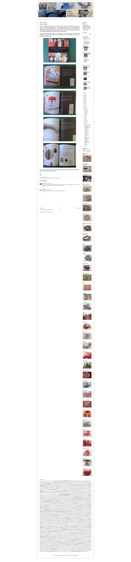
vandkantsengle (59, 549)
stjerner (72, 540)
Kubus (82, 515)
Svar (42, 186)
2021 (84, 100)
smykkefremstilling (42, 537)
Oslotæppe (51, 527)
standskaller (62, 539)
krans (82, 514)
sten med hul (79, 539)
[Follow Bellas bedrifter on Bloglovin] (87, 151)
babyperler (44, 483)
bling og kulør (62, 485)
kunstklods (63, 516)
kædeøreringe (85, 516)
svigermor (69, 545)
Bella (43, 189)
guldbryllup (60, 500)
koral (74, 514)
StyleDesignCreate (86, 59)
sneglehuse (67, 537)
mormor (88, 521)
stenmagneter (41, 540)
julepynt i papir (52, 511)
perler (61, 530)
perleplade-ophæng (56, 530)
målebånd (54, 523)
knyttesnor (41, 514)
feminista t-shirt (53, 494)
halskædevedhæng (51, 501)
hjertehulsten (46, 504)
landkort (61, 517)
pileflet (72, 531)
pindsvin (78, 531)
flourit (75, 495)
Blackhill (87, 484)
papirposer (52, 528)
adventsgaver (65, 480)
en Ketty (52, 492)
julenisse (89, 510)
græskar (46, 500)
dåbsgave (59, 491)
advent (55, 480)
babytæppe (48, 483)
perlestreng (81, 530)
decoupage (67, 489)
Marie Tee (52, 520)
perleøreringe (50, 531)
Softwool (81, 537)
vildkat (78, 549)
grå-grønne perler (50, 500)
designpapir (89, 489)
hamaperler (75, 501)
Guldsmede (64, 500)
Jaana (87, 511)
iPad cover (57, 509)
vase (65, 549)
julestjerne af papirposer (69, 511)
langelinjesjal (71, 517)
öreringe (58, 551)
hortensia (80, 504)
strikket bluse (41, 544)
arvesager (69, 482)
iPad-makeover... (86, 144)
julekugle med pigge (74, 510)
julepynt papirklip (58, 511)
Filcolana (75, 494)
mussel (77, 522)
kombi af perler (52, 514)
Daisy (83, 488)
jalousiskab (74, 509)
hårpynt (46, 508)
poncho (49, 532)
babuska (41, 483)
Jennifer (84, 509)
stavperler (72, 539)
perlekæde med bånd (73, 529)
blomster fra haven (81, 485)
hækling (72, 507)
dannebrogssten (42, 489)
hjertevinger (59, 504)
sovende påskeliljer (88, 538)
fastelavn (85, 493)
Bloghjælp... (86, 136)
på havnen (44, 533)
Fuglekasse (69, 497)
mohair (77, 521)
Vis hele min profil (85, 30)
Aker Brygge (41, 481)
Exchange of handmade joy (56, 493)
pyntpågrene (86, 532)
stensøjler (49, 540)
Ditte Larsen (58, 490)
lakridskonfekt (51, 517)
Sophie (77, 538)
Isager (61, 509)
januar (85, 122)
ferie (58, 494)
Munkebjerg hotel (49, 522)
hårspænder (50, 508)
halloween (89, 500)
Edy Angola (69, 491)
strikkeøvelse (85, 544)
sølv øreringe (89, 545)
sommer (45, 538)
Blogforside (40, 19)
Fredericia (53, 497)
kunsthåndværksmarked (49, 516)
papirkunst (42, 528)
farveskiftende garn (74, 493)
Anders (88, 481)
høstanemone (86, 507)
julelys (82, 510)
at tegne (79, 482)
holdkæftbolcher (69, 504)
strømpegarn (47, 545)
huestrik (86, 504)
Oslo (40, 527)
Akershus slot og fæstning (47, 481)
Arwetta (76, 482)
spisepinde (55, 539)
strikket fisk (45, 544)
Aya (86, 482)
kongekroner (65, 514)
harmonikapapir (45, 502)
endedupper (59, 492)
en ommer (55, 492)
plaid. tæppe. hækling (85, 531)
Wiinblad (69, 550)
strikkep (70, 543)
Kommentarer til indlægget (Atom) (48, 209)
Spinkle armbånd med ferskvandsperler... (87, 125)
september (85, 113)
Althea (71, 481)
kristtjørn (66, 515)
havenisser (68, 502)
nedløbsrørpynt (80, 523)
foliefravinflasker (61, 496)
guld (57, 500)
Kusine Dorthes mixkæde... (86, 139)
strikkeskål (83, 543)
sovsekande (41, 539)
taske (79, 546)
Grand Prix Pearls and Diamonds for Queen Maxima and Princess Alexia (87, 43)
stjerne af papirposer (67, 540)
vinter (90, 549)
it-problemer (67, 509)
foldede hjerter (50, 496)
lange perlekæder (65, 517)
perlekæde (64, 529)
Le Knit (87, 517)
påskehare (68, 533)
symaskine (83, 545)
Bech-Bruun (84, 483)
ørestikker (80, 551)
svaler (66, 545)
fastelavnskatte (89, 493)
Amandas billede (81, 481)
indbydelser (68, 508)
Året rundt (84, 551)
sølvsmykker (49, 546)
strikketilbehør (81, 544)
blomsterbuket (88, 485)
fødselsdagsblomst (82, 497)
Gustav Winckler (73, 500)
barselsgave (76, 483)
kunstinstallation (55, 516)
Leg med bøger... (86, 130)
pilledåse (75, 531)
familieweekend (69, 493)
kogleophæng (45, 514)
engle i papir (85, 492)
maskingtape (63, 520)
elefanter (46, 492)
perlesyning (89, 530)
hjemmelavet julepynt (54, 503)
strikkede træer (47, 543)
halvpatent (67, 501)
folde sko (42, 496)
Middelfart (53, 521)
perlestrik (85, 530)
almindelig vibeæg (60, 481)
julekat (70, 510)
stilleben (56, 540)
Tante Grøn (73, 546)
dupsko (56, 491)
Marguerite (49, 520)
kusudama (78, 516)
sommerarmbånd (50, 538)
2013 (84, 146)
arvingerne (72, 482)
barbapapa (61, 483)
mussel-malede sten (85, 522)
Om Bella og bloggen (47, 19)
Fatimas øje (41, 494)
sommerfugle (69, 538)
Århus (87, 551)
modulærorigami (73, 521)
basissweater (80, 483)
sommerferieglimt (64, 538)
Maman (46, 520)
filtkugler (83, 494)
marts (85, 120)
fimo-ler (86, 494)
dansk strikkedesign (52, 489)
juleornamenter (42, 511)
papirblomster (70, 527)
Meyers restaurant (49, 521)
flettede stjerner (61, 495)
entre (43, 493)
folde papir (89, 495)
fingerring (89, 494)
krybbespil (72, 515)
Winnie (80, 550)
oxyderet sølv (61, 527)
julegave (54, 510)
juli (84, 115)
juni (84, 116)
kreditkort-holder (61, 515)
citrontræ (59, 488)
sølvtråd (53, 546)
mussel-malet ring (45, 523)
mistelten (62, 521)
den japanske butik (71, 489)
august (85, 114)
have (49, 502)
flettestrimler (66, 495)
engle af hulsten (69, 492)
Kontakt (53, 19)
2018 (84, 103)
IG (60, 508)
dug (49, 491)
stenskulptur (45, 540)
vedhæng (72, 549)
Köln (47, 517)
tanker (70, 546)
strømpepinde (52, 545)
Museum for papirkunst (62, 522)
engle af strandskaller (74, 492)
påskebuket (65, 533)
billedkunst (77, 484)
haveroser (75, 502)
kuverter (81, 516)
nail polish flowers (68, 523)
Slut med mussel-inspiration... (89, 87)
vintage (87, 549)
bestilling (64, 484)
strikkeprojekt (78, 543)
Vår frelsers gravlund (58, 550)
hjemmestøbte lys (42, 504)
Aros (63, 482)
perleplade (46, 530)
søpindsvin (59, 546)
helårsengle (78, 502)
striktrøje (41, 545)
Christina (56, 488)
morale (82, 521)
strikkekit (60, 543)
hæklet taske (59, 507)
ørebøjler (50, 551)
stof (79, 540)
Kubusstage (85, 515)
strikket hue (52, 544)
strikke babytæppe (45, 542)
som (42, 538)
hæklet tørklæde (68, 507)
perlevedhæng (41, 531)
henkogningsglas (42, 503)
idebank (55, 508)
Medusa (73, 520)
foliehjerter (65, 496)
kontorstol (71, 514)
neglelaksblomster (88, 523)
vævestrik (54, 550)
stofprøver (85, 540)
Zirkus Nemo (86, 550)
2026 (84, 94)
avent (84, 482)
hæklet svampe (55, 507)
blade (51, 485)
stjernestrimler (76, 540)
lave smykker (78, 517)
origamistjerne (72, 526)
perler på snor (70, 530)
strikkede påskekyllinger (83, 542)
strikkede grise (72, 542)
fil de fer (71, 494)
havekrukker (61, 502)
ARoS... (85, 123)
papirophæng (47, 528)
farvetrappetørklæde (80, 493)
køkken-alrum (44, 517)
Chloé (53, 488)
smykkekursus (48, 537)
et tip (51, 493)
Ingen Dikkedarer (88, 508)
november (85, 110)
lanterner (75, 517)
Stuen (55, 545)
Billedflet (74, 484)
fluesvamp (78, 495)
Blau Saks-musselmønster (56, 485)
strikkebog (59, 542)
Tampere (67, 546)
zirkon (82, 550)
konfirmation (56, 514)
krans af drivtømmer (86, 514)
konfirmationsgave (61, 514)
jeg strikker (79, 509)
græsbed (43, 500)
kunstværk (70, 516)
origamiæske (86, 526)
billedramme (80, 484)
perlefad (51, 529)
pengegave (81, 528)
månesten (57, 523)
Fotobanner (83, 496)
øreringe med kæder (68, 551)
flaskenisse (52, 495)
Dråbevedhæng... (86, 140)
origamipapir (49, 526)
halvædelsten (70, 501)
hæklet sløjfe (50, 507)
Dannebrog (89, 488)
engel (62, 492)
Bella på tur (56, 484)
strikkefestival (56, 543)
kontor (68, 514)
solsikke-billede (85, 537)
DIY (63, 490)
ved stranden (68, 549)
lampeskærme (57, 517)
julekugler (79, 510)
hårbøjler (90, 507)
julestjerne (63, 511)
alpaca (64, 481)
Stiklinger (53, 540)
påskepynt (80, 533)
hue (82, 504)
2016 (84, 106)
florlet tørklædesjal (72, 495)
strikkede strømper (42, 543)
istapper (64, 509)
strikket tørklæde (76, 544)
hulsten (89, 504)
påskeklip (72, 533)
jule (42, 510)
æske (44, 551)
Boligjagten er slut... (89, 82)
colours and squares (65, 488)
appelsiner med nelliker (49, 482)
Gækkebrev (80, 500)
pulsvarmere (78, 532)
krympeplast (76, 515)
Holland (73, 504)
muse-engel (53, 522)
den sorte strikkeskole (78, 489)
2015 (84, 107)
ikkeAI (65, 508)
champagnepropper (42, 488)
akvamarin (53, 481)
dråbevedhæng (46, 491)
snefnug (64, 537)
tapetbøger (77, 546)
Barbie (64, 483)
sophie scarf (80, 538)
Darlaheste (58, 489)
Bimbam (84, 484)
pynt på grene (82, 532)
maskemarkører (59, 520)
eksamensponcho (42, 492)
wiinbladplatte (76, 550)
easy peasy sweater (64, 491)
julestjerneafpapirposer (76, 511)
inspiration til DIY (47, 509)
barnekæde (67, 483)
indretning (76, 508)
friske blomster (57, 497)
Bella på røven (52, 484)
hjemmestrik (60, 503)
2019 (84, 102)
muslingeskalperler (73, 522)
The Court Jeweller (86, 41)
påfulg (49, 533)
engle (65, 492)
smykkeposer (56, 537)
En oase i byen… (89, 67)
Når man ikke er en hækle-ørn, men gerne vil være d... (87, 128)
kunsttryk (67, 516)
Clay (61, 488)
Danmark (86, 488)
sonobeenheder (73, 538)
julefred (51, 510)
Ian (53, 508)
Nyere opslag (42, 208)
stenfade (89, 539)
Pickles (70, 531)
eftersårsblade (73, 491)
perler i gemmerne (65, 530)
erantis (46, 493)
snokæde (74, 537)
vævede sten (50, 550)
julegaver (58, 510)
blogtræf (69, 485)
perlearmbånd (85, 528)
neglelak (84, 523)
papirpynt (55, 528)
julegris (61, 510)
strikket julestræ (62, 544)
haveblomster (52, 502)
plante (43, 532)
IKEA (62, 508)
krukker (69, 515)
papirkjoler (86, 527)
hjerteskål (52, 504)
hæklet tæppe (63, 507)
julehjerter (67, 510)
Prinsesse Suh (44, 183)
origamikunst (41, 526)
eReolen (49, 493)
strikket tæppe (71, 544)
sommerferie (59, 538)
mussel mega (80, 522)
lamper (54, 517)
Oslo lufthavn (44, 527)
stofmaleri (82, 540)
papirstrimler (67, 528)
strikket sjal (66, 544)
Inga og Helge (83, 508)
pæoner (41, 533)
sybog (78, 545)
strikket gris (49, 544)
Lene (46, 518)
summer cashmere (59, 545)
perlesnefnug (74, 530)
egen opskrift (84, 491)
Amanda (77, 481)
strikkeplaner (73, 543)
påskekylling (76, 533)
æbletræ (90, 550)
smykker (60, 537)
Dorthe (67, 490)
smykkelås (52, 537)
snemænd (71, 537)
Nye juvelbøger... (86, 129)
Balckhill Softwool (54, 483)
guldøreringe (68, 500)
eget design (88, 491)
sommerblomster (55, 538)
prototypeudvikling (74, 532)
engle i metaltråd (80, 492)
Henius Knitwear (88, 502)
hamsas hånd (41, 502)
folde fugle (85, 495)
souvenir (84, 538)
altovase (74, 481)
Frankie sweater (48, 497)
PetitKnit (59, 531)
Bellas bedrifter (86, 46)
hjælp (62, 504)
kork (76, 514)
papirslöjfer (58, 528)
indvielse (80, 508)
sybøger (80, 545)
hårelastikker (42, 508)
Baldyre (58, 483)
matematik (67, 520)
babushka (89, 482)
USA (47, 549)
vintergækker (44, 550)
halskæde (45, 501)
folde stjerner (46, 496)
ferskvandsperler (63, 494)
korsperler (79, 514)
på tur (47, 533)
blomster (75, 485)
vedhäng (76, 549)
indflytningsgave (72, 508)
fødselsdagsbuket (88, 497)
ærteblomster (41, 551)
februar (85, 121)
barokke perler (72, 483)
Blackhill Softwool (47, 485)
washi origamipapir (64, 550)
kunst (90, 515)
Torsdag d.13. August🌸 (89, 54)
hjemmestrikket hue (81, 503)
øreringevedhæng (74, 551)
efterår (77, 491)
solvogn (41, 538)
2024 (84, 96)
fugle (65, 497)
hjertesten (56, 504)
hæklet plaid (41, 507)
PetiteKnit (55, 531)
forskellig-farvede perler (76, 496)
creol (76, 488)
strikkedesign (52, 543)
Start (59, 208)
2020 (84, 101)
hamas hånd (78, 501)
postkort (70, 532)
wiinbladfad (72, 550)
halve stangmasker (62, 501)
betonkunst (70, 484)
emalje (49, 492)
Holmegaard (76, 504)
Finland (40, 495)
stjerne (63, 540)
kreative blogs (49, 515)
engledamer (89, 492)
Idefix (58, 508)
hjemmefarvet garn (47, 503)
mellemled (76, 520)
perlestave (78, 530)
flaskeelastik (48, 495)
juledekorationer (46, 510)
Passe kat (71, 528)
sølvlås (45, 546)
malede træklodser (42, 520)
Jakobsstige (71, 509)
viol (47, 550)
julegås (64, 510)
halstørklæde (57, 501)
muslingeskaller (67, 522)
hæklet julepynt (80, 506)
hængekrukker (78, 507)
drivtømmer (73, 490)
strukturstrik (44, 545)
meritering (86, 520)
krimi (64, 515)
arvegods (66, 482)
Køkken (41, 517)
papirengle (74, 527)
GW (77, 500)
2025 (84, 95)
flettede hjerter (56, 495)
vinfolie (84, 549)
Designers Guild (85, 489)
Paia (64, 527)
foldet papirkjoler (55, 496)
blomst (72, 485)
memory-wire (80, 520)
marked (55, 520)
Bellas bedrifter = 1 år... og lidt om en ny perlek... (87, 142)
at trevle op (82, 482)
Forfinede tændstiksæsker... (87, 133)
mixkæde (65, 521)
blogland (66, 485)
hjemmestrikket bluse (74, 503)
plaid (80, 531)
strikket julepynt (57, 544)
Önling (47, 551)
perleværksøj (45, 531)
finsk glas (43, 495)
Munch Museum (44, 522)
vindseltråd (81, 549)
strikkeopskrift (64, 543)
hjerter (49, 504)
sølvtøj (56, 546)
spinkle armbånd (51, 539)
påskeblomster (61, 533)
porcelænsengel (57, 532)
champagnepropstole (48, 488)
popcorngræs (52, 532)
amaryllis (85, 481)
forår (80, 496)
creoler (80, 488)
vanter (62, 549)
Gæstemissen (85, 500)
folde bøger (82, 495)
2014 (84, 108)
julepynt (46, 511)
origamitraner (81, 526)
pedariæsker (74, 528)
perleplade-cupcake (50, 530)
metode (45, 521)
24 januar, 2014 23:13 (50, 183)
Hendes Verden (83, 502)
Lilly (65, 518)
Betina (67, 484)
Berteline (61, 484)
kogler (48, 514)
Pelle (78, 528)
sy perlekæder (74, 545)
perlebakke (89, 528)
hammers (82, 501)
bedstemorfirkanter (42, 484)
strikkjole (90, 544)
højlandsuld (82, 507)
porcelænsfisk (61, 532)
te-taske (87, 546)
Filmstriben (78, 494)
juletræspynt (84, 511)
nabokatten (63, 523)
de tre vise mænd (63, 489)
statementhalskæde (67, 539)
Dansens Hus (46, 489)
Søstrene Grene (63, 546)
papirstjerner (63, 528)
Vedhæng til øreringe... (87, 137)
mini (55, 521)
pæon (89, 532)
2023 (84, 97)
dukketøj (52, 491)
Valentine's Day (54, 549)
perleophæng (42, 530)
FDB (43, 494)
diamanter (51, 490)
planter (46, 532)
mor (79, 521)
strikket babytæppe (88, 543)
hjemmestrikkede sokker (67, 503)
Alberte (56, 481)
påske (57, 533)
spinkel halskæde (46, 539)
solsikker (89, 537)
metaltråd (41, 521)
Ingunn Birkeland (42, 509)
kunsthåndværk (42, 516)
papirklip (90, 527)
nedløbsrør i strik (76, 523)
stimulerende (59, 540)
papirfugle (79, 527)
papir (67, 527)
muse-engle (57, 522)
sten (75, 539)
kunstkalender (59, 516)
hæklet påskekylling (46, 507)
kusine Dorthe (74, 516)
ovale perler (55, 527)
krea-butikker (44, 515)
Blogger (77, 555)
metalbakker (89, 520)
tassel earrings (83, 546)
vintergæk (41, 550)
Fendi (56, 494)
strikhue (41, 542)
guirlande (55, 500)
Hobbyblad (65, 504)
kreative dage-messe (54, 515)
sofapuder (78, 537)
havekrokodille (57, 502)
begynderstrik (47, 484)
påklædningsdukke (53, 533)
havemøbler (64, 502)
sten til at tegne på (85, 539)
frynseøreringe (62, 497)
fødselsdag (76, 497)
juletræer (81, 511)
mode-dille (69, 521)
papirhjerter (82, 527)
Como (70, 488)
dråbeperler (41, 491)
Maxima (71, 520)
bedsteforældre (89, 483)
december (85, 109)
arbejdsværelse (55, 482)
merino (83, 520)
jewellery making (88, 509)
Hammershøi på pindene (88, 501)
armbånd (59, 482)
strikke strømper (55, 542)
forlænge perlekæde (69, 496)
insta (51, 509)
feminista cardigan (47, 494)
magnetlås (81, 519)
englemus (41, 493)
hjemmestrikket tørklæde (87, 503)
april (85, 119)
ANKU (44, 482)
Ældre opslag (77, 208)
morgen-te (85, 521)
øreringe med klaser (62, 551)
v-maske (50, 549)
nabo (60, 523)
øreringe (54, 551)
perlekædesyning (80, 529)
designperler (41, 490)
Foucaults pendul (88, 496)
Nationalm (72, 523)
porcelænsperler (66, 532)
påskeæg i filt (89, 533)
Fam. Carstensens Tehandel (63, 493)
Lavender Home (84, 517)
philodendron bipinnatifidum (64, 531)
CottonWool (73, 488)
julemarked (86, 510)
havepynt (72, 502)
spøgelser (58, 539)
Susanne (63, 545)
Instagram (54, 509)
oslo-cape (48, 527)
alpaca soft (67, 481)
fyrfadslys (73, 497)
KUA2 (79, 515)
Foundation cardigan (42, 497)
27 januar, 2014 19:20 (48, 189)
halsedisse (41, 501)
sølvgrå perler (42, 546)
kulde (88, 515)
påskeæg (84, 533)
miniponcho (58, 521)
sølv (86, 545)
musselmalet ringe (50, 523)
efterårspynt (80, 491)
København (90, 516)
